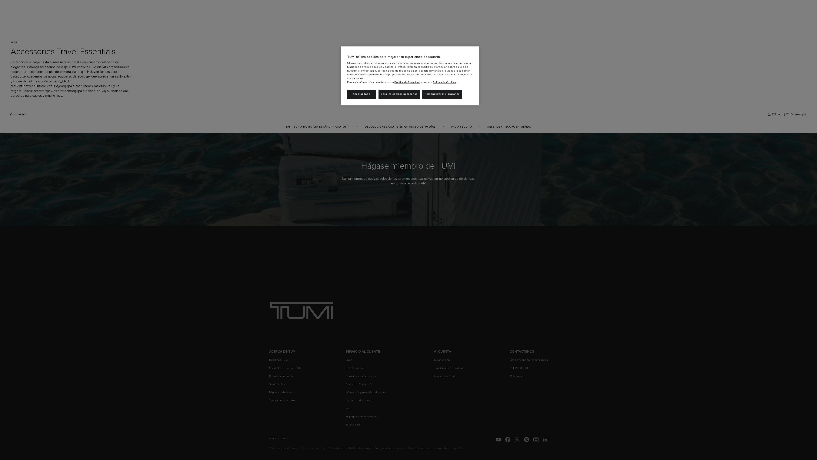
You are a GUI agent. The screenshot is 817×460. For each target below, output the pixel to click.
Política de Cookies (444, 82)
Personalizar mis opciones (442, 94)
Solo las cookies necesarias (399, 94)
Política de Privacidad (407, 82)
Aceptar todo (361, 94)
